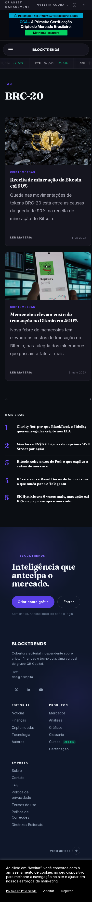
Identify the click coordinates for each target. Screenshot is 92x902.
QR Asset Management (17, 5)
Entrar (69, 602)
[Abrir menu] (10, 49)
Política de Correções (20, 814)
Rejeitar (67, 891)
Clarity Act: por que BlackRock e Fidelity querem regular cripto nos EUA (52, 428)
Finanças (19, 720)
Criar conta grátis (33, 602)
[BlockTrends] (46, 49)
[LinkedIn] (28, 689)
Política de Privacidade (21, 891)
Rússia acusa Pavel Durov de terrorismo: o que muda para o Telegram (53, 481)
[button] (74, 5)
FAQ (15, 785)
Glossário (56, 735)
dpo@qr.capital (23, 677)
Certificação (59, 749)
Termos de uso (24, 805)
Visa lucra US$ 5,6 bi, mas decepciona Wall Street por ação (53, 446)
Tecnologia (21, 735)
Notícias (18, 713)
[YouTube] (41, 689)
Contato (18, 778)
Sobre (17, 770)
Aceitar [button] (48, 891)
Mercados (57, 713)
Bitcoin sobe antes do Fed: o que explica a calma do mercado (52, 463)
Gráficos (56, 727)
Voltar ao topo (60, 851)
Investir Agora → (52, 4)
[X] (16, 689)
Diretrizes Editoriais (27, 825)
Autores (18, 742)
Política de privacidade (21, 795)
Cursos (61, 742)
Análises (55, 720)
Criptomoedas (23, 727)
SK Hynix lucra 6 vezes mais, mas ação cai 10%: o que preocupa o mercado (53, 498)
